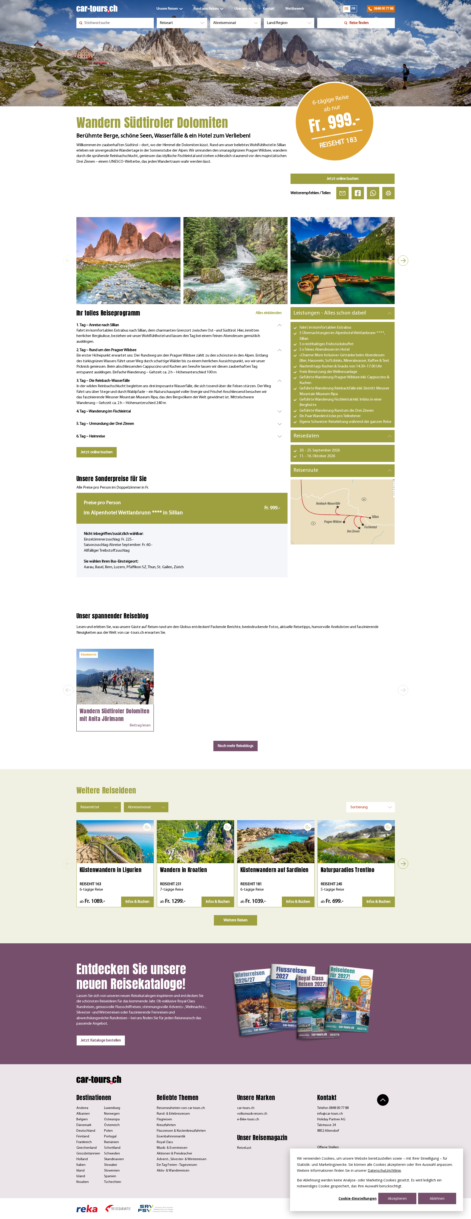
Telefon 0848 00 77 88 (333, 1108)
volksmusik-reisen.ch (252, 1114)
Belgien (82, 1119)
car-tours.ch (245, 1108)
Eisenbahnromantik (171, 1136)
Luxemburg (112, 1108)
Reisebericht (88, 654)
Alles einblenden (269, 313)
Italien (81, 1165)
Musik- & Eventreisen (172, 1148)
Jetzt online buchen (343, 179)
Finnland (82, 1136)
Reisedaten (306, 436)
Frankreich (84, 1142)
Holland (82, 1159)
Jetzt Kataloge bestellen (101, 1040)
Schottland (112, 1148)
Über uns (240, 9)
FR (353, 9)
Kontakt (268, 9)
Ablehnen (437, 1198)
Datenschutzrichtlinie (384, 1170)
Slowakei (110, 1165)
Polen (108, 1131)
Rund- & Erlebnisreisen (173, 1114)
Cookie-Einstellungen (357, 1198)
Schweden (112, 1153)
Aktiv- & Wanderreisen (173, 1171)
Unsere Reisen (167, 9)
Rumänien (111, 1142)
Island (80, 1176)
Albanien (83, 1114)
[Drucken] (388, 193)
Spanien (110, 1176)
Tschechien (112, 1182)
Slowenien (112, 1171)
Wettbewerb (294, 9)
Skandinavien (114, 1159)
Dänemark (83, 1125)
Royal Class (165, 1142)
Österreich (112, 1125)
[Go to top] (383, 1100)
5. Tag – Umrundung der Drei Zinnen (105, 424)
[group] (128, 260)
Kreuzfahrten (166, 1125)
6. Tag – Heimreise (90, 436)
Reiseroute (305, 470)
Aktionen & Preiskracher (174, 1153)
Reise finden (359, 23)
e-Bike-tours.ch (248, 1119)
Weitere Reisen (235, 920)
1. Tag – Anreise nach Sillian (97, 325)
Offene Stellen (328, 1147)
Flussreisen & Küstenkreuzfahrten (181, 1131)
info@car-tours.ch (330, 1114)
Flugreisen (164, 1119)
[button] (68, 260)
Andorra (82, 1108)
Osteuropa (112, 1119)
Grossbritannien (88, 1153)
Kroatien (82, 1182)
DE (347, 9)
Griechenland (86, 1148)
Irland (80, 1171)
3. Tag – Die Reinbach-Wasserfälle (103, 381)
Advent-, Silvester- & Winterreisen (181, 1159)
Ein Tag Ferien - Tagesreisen (177, 1165)
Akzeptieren (397, 1198)
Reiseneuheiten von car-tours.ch (181, 1108)
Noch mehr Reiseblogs (235, 746)
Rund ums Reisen (206, 9)
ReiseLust (244, 1148)
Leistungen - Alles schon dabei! (329, 313)
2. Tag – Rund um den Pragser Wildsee (106, 350)
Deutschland (85, 1131)
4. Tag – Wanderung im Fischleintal (103, 411)
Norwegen (112, 1114)
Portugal (110, 1136)
